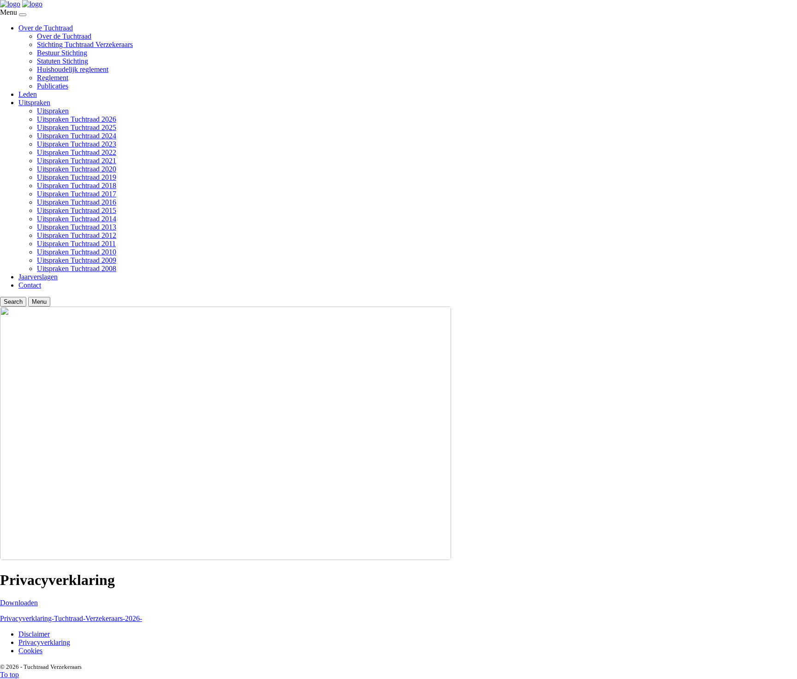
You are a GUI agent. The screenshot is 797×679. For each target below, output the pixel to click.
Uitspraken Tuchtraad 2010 (76, 252)
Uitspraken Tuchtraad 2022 (76, 152)
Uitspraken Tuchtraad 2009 (76, 260)
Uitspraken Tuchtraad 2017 (76, 194)
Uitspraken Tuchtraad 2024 (76, 136)
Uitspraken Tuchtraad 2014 (76, 219)
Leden (27, 94)
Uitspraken (34, 102)
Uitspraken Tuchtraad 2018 (76, 185)
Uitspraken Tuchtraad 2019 (76, 177)
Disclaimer (34, 634)
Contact (29, 285)
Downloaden (19, 603)
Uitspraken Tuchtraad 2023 (76, 144)
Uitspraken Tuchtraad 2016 (76, 202)
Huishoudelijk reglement (72, 69)
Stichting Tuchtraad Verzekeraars (85, 44)
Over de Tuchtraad (45, 28)
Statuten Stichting (62, 61)
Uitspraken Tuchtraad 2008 (76, 268)
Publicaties (52, 86)
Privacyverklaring (44, 642)
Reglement (52, 78)
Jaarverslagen (38, 277)
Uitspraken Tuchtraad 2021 (76, 161)
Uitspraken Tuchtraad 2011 (76, 244)
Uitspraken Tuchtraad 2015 (76, 210)
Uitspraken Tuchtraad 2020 (76, 169)
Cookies (30, 651)
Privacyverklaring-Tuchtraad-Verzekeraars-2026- (71, 618)
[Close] (22, 14)
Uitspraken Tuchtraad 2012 (76, 235)
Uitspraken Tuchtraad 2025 (76, 127)
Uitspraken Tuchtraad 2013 (76, 227)
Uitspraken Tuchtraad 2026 (76, 119)
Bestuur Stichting (62, 53)
